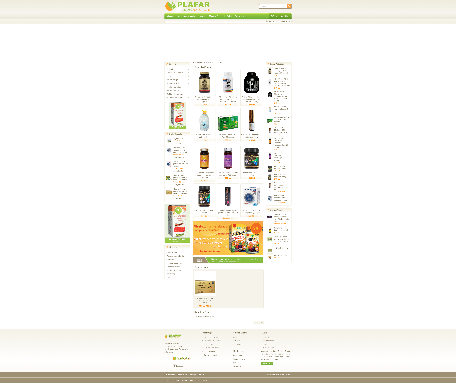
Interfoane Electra (202, 380)
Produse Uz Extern (174, 87)
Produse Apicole (173, 83)
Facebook (180, 366)
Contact (236, 337)
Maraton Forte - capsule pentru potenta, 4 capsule (180, 150)
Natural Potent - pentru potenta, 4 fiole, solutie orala (180, 177)
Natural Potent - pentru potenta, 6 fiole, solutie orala (180, 191)
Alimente (170, 16)
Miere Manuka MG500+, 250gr (251, 173)
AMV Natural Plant (215, 62)
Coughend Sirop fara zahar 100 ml (281, 229)
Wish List (236, 362)
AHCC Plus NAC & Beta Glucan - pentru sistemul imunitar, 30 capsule (228, 99)
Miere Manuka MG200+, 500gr (204, 211)
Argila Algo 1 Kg (179, 138)
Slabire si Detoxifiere (235, 16)
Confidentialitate (173, 267)
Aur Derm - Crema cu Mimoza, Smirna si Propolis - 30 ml (281, 239)
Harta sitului (171, 277)
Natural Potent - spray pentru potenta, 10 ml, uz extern (228, 212)
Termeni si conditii (174, 270)
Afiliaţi (264, 344)
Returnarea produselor (175, 256)
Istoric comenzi (239, 359)
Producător (201, 62)
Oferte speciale (268, 348)
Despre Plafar (172, 259)
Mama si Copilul (215, 16)
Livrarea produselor (174, 263)
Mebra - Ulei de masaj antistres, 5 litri (204, 136)
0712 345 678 (176, 346)
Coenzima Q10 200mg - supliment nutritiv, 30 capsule (204, 99)
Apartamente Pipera (172, 380)
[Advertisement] (228, 42)
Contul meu (237, 355)
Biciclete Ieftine (187, 380)
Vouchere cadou (268, 341)
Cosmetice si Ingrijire (187, 16)
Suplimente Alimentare (176, 22)
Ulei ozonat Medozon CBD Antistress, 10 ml (251, 136)
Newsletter (237, 366)
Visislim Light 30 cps (282, 248)
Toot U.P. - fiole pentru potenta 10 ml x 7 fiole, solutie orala (281, 217)
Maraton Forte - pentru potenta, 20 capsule (180, 163)
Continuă (258, 322)
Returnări (236, 341)
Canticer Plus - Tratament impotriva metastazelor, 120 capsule (204, 174)
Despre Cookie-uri (174, 252)
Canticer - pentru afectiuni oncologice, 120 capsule (228, 173)
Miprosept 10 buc (281, 255)
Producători (266, 337)
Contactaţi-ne (172, 274)
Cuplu (202, 16)
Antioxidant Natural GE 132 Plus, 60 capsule (228, 136)
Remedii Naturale (173, 90)
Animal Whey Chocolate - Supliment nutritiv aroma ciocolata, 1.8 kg (251, 99)
